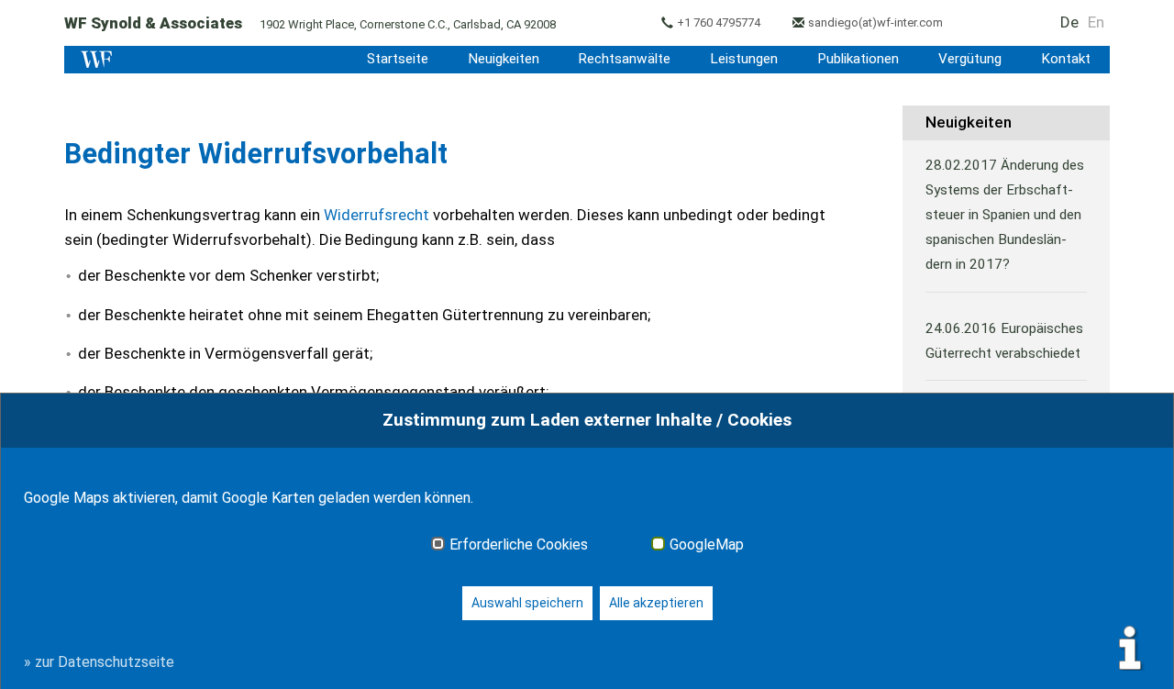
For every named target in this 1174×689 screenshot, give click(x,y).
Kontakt (1066, 58)
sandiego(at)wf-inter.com (875, 22)
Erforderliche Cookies (518, 545)
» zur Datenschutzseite (99, 662)
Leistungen (744, 58)
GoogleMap (707, 545)
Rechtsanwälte (624, 58)
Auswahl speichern (527, 602)
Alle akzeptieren (656, 602)
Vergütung (970, 58)
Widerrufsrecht (376, 215)
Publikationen (858, 58)
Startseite (397, 58)
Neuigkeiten (503, 58)
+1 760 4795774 (718, 22)
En (1096, 22)
